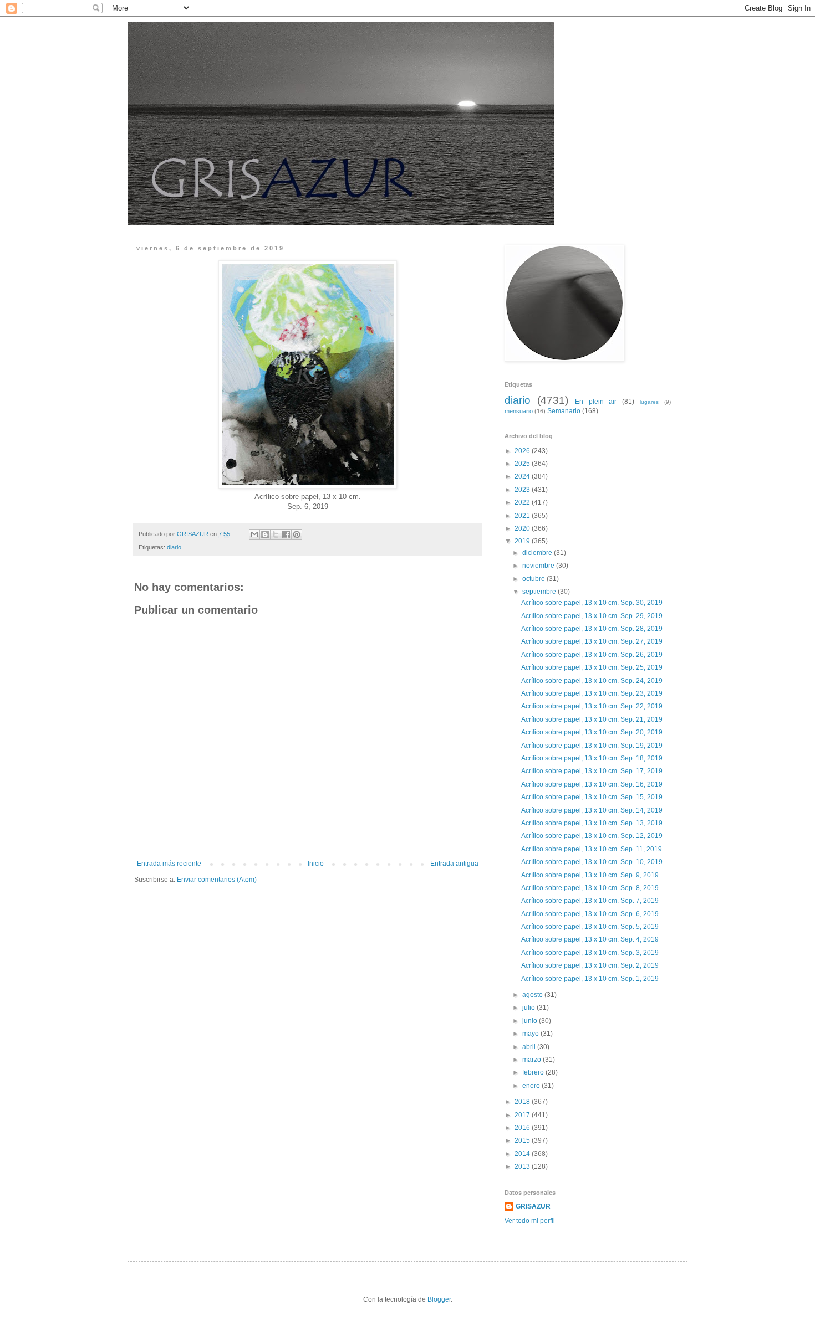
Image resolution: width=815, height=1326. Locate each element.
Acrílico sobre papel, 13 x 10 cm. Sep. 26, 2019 (592, 655)
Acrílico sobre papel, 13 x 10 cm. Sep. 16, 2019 (592, 784)
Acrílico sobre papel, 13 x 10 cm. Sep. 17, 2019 (592, 771)
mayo (531, 1033)
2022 (523, 502)
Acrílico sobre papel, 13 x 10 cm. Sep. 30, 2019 (592, 603)
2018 (523, 1102)
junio (530, 1021)
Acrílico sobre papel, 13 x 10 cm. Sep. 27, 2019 (592, 641)
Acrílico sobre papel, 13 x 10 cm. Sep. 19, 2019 (592, 745)
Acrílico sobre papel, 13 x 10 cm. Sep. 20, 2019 (592, 732)
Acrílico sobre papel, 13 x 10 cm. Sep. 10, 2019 (592, 862)
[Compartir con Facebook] (286, 534)
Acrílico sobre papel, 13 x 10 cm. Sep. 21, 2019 (592, 719)
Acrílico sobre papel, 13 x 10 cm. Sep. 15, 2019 (592, 797)
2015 (523, 1140)
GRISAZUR (533, 1206)
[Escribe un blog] (265, 534)
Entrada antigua (454, 863)
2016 (523, 1128)
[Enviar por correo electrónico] (254, 534)
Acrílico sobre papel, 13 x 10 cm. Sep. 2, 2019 (590, 965)
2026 (523, 451)
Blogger (439, 1299)
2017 (523, 1115)
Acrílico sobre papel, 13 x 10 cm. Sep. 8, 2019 (590, 888)
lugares (649, 402)
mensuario (519, 411)
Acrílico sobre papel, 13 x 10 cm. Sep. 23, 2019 (592, 693)
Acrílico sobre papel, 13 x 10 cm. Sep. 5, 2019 (590, 927)
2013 (523, 1166)
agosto (533, 995)
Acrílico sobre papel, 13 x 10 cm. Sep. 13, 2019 (592, 823)
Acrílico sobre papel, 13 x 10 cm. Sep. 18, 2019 (592, 758)
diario (174, 547)
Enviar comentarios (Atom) (217, 879)
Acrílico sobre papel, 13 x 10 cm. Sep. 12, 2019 (592, 836)
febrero (534, 1072)
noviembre (539, 565)
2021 (523, 516)
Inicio (316, 863)
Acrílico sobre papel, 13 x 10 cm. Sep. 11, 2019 (591, 849)
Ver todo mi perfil (530, 1221)
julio (529, 1007)
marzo (532, 1059)
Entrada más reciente (169, 863)
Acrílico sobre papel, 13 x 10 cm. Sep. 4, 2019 (590, 939)
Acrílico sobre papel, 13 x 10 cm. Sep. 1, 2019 (590, 979)
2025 (523, 463)
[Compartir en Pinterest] (296, 534)
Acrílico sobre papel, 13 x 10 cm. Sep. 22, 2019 (592, 706)
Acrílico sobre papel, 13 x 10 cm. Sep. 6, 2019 (590, 914)
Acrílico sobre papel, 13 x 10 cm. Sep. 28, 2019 (592, 629)
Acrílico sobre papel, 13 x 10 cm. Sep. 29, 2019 (592, 616)
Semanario (563, 411)
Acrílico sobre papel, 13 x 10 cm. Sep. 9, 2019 (590, 875)
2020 (523, 528)
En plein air (596, 401)
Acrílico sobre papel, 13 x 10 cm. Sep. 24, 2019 (592, 681)
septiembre (540, 591)
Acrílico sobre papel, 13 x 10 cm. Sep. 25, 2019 (592, 667)
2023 (523, 490)
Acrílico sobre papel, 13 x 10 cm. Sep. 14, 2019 (592, 810)
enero (532, 1085)
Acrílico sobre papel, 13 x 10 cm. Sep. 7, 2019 (590, 900)
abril (529, 1047)
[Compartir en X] (275, 534)
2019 (523, 541)
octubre (534, 579)
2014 (523, 1154)
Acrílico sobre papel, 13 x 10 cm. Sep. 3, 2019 (590, 953)
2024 (523, 476)
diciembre (538, 553)
